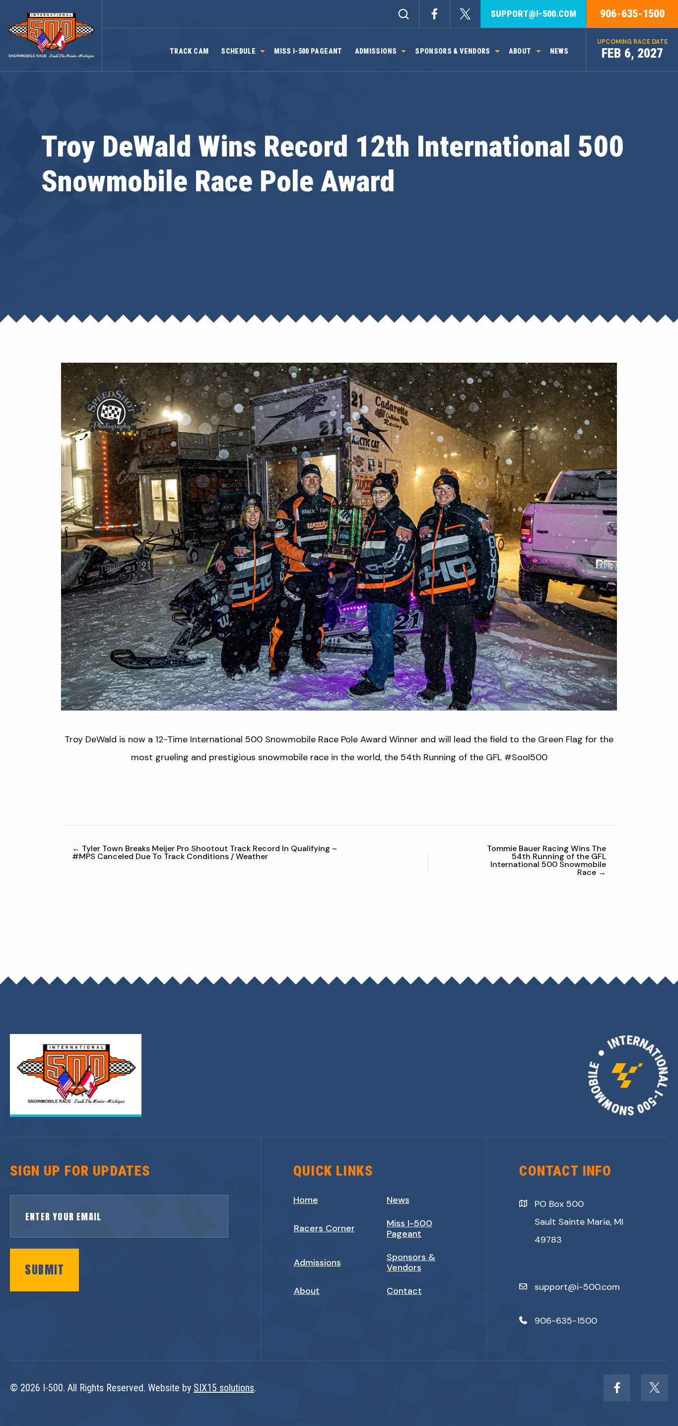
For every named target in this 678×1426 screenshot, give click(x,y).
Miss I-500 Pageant (409, 1229)
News (398, 1200)
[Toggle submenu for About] (538, 51)
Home (305, 1200)
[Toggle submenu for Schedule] (262, 51)
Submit (44, 1269)
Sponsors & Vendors (411, 1262)
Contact (404, 1291)
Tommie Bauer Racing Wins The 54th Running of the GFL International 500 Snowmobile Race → (546, 860)
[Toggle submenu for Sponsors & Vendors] (497, 51)
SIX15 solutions (224, 1388)
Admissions (317, 1263)
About (307, 1291)
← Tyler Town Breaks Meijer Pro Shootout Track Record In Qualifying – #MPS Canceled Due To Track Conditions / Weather (204, 853)
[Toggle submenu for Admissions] (403, 51)
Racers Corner (324, 1228)
